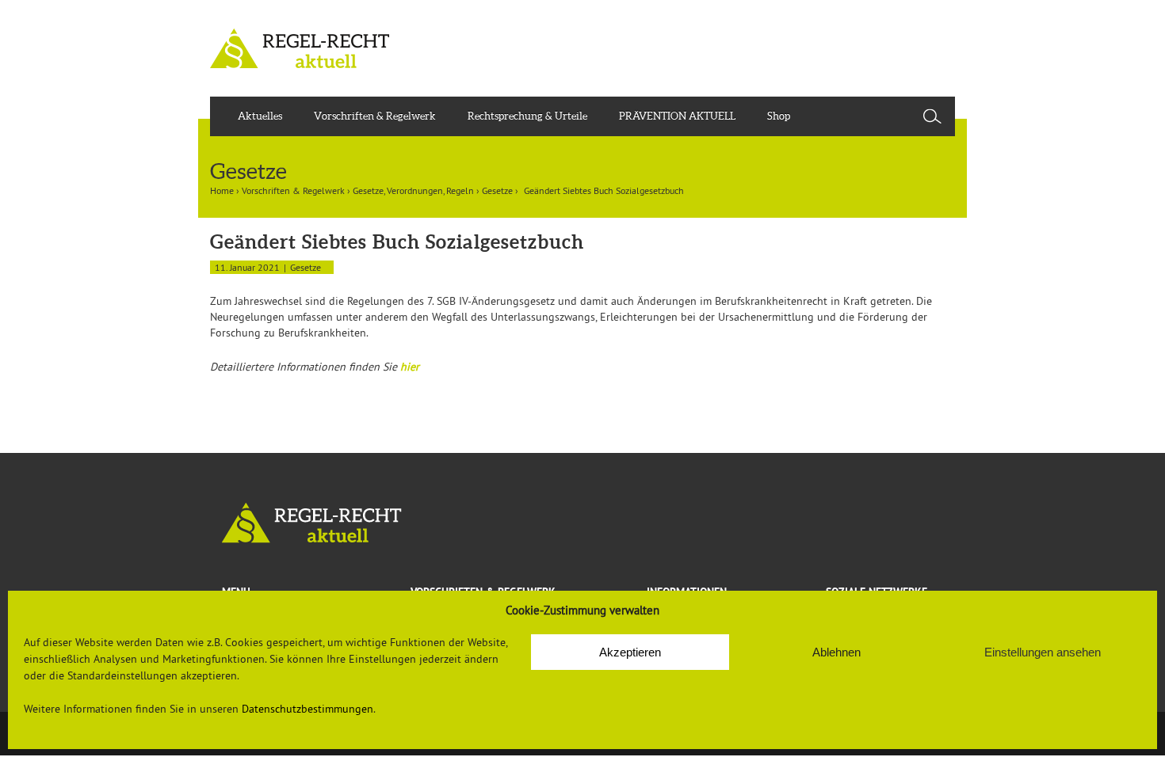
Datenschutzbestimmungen (307, 709)
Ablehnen (836, 652)
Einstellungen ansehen (1042, 652)
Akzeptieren (630, 652)
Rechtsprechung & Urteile (527, 116)
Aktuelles (260, 116)
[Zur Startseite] (582, 523)
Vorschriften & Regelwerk (375, 116)
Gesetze (497, 190)
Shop (778, 116)
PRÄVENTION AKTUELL (677, 116)
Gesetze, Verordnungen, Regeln (413, 190)
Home (222, 190)
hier (409, 366)
